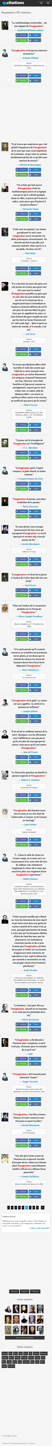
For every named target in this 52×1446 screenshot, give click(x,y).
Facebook (5, 1443)
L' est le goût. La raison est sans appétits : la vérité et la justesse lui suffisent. (29, 704)
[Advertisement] (26, 113)
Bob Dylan (30, 253)
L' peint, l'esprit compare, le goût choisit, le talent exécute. (29, 471)
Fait (10, 1353)
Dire (3, 1362)
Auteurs (14, 1291)
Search (25, 1291)
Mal (32, 1362)
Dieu (14, 1362)
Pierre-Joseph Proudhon (30, 616)
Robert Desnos (30, 878)
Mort (42, 1362)
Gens (11, 1358)
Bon (19, 1362)
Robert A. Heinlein (30, 779)
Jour (37, 1362)
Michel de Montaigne (30, 164)
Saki (30, 1053)
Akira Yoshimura (30, 669)
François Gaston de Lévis (30, 478)
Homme (5, 1358)
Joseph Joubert (30, 711)
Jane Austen (30, 824)
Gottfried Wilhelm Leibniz (30, 30)
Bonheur (11, 1366)
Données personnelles (19, 1443)
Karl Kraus (30, 585)
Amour (4, 1353)
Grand (37, 1358)
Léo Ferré (30, 334)
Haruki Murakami (30, 544)
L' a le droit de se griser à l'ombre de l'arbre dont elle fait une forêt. (29, 578)
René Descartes (30, 506)
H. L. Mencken (30, 447)
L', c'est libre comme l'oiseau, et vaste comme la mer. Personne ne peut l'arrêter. (29, 1117)
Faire (25, 1353)
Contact (32, 1443)
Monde (36, 1353)
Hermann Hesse (30, 208)
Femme (24, 1358)
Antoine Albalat (30, 57)
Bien (15, 1353)
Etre (20, 1353)
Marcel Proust (30, 752)
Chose (31, 1358)
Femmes (26, 1362)
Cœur (9, 1362)
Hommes (44, 1353)
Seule (4, 1366)
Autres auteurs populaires (25, 1338)
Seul (43, 1358)
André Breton (30, 970)
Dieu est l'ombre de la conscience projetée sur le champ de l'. (29, 609)
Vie (30, 1353)
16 (43, 1207)
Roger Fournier (30, 1081)
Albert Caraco (30, 404)
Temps (17, 1358)
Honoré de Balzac (30, 1176)
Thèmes (35, 1291)
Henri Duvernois (30, 1019)
